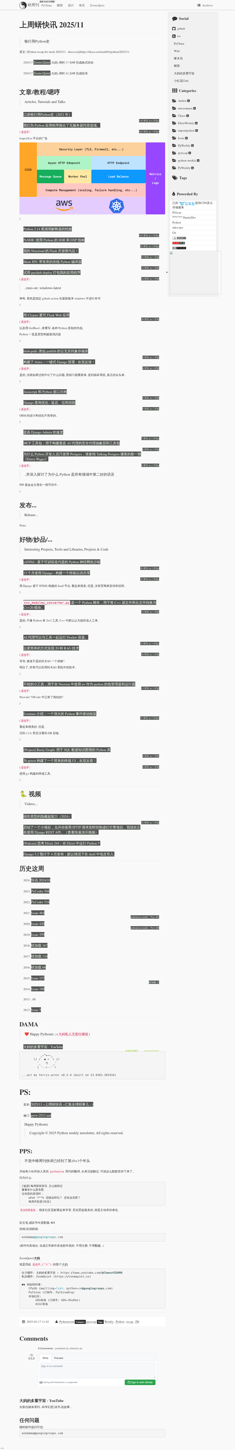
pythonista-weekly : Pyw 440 (145, 927)
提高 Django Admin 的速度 (43, 432)
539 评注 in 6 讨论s (149, 120)
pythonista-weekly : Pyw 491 (145, 917)
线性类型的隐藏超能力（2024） (47, 816)
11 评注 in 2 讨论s (149, 718)
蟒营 (60, 5)
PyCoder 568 (40, 891)
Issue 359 (37, 934)
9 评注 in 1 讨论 (150, 357)
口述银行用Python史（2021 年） (47, 114)
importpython (186, 130)
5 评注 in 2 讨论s (150, 438)
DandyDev (189, 217)
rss (179, 36)
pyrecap (91, 1322)
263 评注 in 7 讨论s (149, 131)
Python (120, 1322)
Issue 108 (37, 988)
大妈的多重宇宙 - (41, 1400)
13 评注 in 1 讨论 (150, 688)
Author (182, 101)
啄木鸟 (178, 58)
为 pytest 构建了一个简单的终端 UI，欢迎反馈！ (60, 760)
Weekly (109, 1322)
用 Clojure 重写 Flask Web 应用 (46, 315)
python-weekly (187, 160)
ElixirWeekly (186, 123)
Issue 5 (36, 1009)
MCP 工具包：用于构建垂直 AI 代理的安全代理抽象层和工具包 (71, 443)
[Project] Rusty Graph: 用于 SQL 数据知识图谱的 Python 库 (66, 749)
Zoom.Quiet (97, 5)
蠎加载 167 (39, 945)
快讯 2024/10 (40, 880)
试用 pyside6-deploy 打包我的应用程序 (52, 272)
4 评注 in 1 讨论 (150, 449)
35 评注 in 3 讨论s (149, 246)
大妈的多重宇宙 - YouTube (43, 1046)
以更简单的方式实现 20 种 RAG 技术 (51, 648)
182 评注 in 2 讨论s (149, 235)
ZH (137, 1322)
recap (129, 1322)
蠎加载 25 (154, 982)
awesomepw (185, 108)
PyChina (46, 5)
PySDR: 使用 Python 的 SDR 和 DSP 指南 (54, 239)
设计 (71, 5)
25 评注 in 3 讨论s (149, 643)
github (181, 28)
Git (174, 233)
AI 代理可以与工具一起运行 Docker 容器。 (55, 637)
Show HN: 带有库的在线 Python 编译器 (52, 261)
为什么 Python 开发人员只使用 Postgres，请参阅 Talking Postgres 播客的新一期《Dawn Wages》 (82, 456)
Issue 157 (37, 978)
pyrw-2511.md (41, 1115)
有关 (82, 5)
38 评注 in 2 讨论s (149, 568)
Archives (207, 5)
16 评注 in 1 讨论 (150, 654)
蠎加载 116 (39, 956)
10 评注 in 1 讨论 (150, 319)
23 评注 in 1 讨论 (150, 257)
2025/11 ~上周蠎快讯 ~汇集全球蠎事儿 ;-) (62, 1104)
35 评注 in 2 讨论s (149, 579)
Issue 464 (37, 912)
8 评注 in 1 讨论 (150, 368)
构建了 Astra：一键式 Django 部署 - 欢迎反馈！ (59, 361)
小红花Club (181, 81)
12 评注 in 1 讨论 (150, 822)
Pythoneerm (66, 1322)
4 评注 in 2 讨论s (150, 465)
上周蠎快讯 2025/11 (51, 24)
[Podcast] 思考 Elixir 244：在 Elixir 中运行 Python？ (61, 843)
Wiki (177, 51)
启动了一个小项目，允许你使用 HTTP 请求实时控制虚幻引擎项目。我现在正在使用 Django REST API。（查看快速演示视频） (81, 830)
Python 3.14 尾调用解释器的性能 (47, 228)
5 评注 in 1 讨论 (150, 398)
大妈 (37, 1258)
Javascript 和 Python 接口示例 (45, 391)
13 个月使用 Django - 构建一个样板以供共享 (56, 572)
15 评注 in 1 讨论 (150, 268)
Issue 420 (37, 923)
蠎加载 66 (38, 967)
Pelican (176, 212)
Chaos (182, 116)
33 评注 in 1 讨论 (150, 611)
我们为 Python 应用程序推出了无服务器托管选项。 (61, 125)
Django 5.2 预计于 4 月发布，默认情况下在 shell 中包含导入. (68, 854)
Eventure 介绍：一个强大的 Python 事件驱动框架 (59, 713)
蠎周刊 (40, 3)
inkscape (177, 227)
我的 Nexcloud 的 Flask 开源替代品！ (51, 250)
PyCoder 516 (40, 901)
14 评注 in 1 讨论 (150, 278)
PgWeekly (184, 145)
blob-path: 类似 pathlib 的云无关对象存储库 (55, 351)
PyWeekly (184, 168)
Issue (181, 138)
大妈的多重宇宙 (184, 73)
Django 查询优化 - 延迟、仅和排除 (49, 402)
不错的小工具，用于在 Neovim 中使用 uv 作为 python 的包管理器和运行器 (79, 684)
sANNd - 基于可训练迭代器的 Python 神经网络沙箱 (61, 561)
